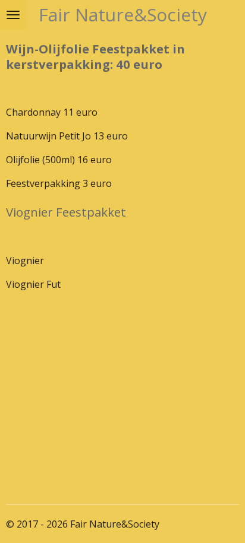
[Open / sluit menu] (13, 15)
